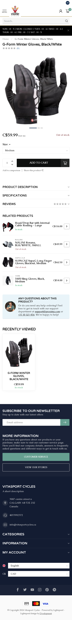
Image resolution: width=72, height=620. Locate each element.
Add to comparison (11, 170)
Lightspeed (58, 610)
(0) (18, 48)
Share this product (32, 170)
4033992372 (16, 515)
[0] (67, 11)
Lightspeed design (28, 613)
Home (6, 39)
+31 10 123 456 (26, 314)
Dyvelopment (46, 613)
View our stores (36, 467)
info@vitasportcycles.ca (23, 524)
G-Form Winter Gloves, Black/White (34, 39)
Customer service (36, 456)
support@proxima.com (47, 311)
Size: (6, 144)
